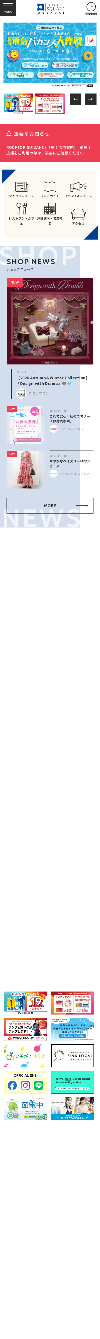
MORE (50, 505)
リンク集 (16, 1335)
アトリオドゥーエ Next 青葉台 (45, 955)
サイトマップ (55, 1324)
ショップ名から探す (75, 792)
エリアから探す (24, 790)
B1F (18, 822)
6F (17, 892)
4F (71, 822)
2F (45, 822)
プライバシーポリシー (62, 1335)
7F (30, 892)
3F (58, 822)
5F (84, 822)
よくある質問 (19, 1324)
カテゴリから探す (50, 792)
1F (32, 822)
